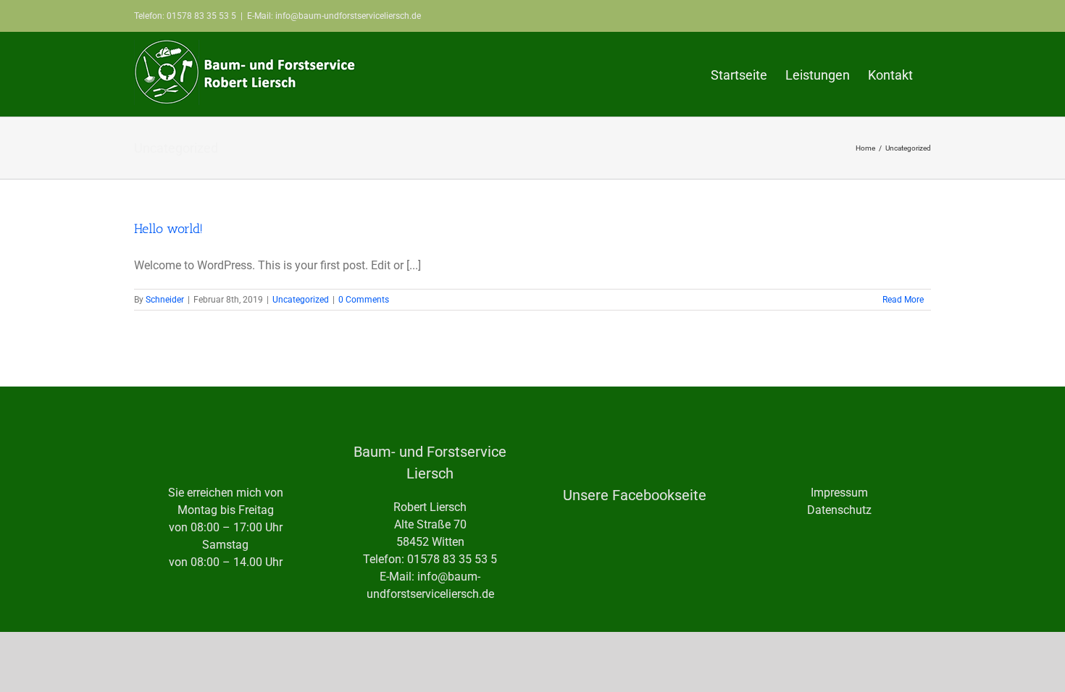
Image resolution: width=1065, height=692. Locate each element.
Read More (903, 300)
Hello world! (168, 229)
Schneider (165, 300)
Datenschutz (839, 510)
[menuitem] (739, 74)
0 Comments (363, 300)
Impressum (839, 492)
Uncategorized (300, 300)
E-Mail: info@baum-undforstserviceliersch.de (334, 16)
